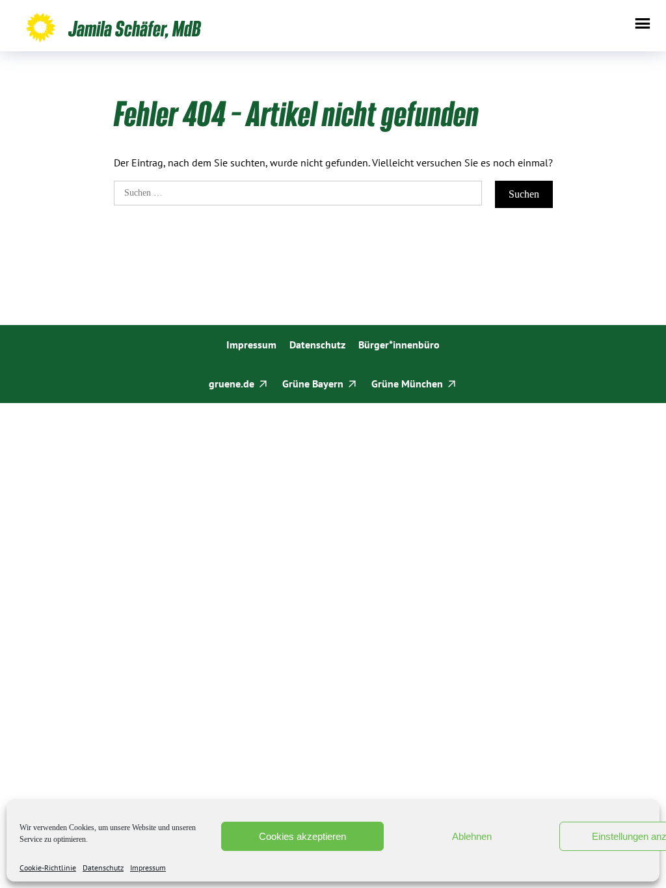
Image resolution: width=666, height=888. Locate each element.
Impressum (148, 868)
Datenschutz (103, 868)
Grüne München (407, 383)
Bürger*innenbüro (399, 344)
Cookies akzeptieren (302, 836)
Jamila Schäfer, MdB (134, 28)
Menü (642, 23)
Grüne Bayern (312, 383)
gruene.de (231, 383)
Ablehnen (472, 836)
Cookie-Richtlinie (48, 868)
